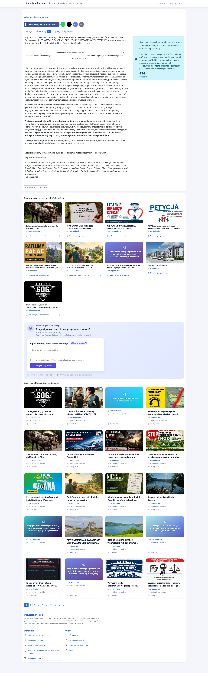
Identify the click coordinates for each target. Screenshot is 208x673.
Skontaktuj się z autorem (37, 187)
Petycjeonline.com (36, 3)
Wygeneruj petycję (45, 365)
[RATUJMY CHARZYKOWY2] (165, 259)
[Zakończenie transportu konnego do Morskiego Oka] (43, 220)
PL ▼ (53, 3)
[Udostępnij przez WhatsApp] (62, 24)
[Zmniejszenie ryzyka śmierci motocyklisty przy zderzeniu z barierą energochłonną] (43, 299)
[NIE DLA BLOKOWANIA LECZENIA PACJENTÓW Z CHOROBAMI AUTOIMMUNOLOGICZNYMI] (124, 220)
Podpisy (44, 31)
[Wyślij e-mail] (75, 24)
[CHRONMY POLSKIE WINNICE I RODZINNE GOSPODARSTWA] (84, 220)
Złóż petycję (175, 3)
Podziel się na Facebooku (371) (43, 24)
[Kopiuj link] (81, 24)
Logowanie (160, 3)
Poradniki (29, 630)
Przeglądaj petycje (66, 3)
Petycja (29, 31)
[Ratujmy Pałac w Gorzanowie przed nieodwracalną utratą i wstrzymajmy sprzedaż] (43, 260)
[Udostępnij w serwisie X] (69, 24)
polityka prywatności (64, 31)
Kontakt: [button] (80, 3)
